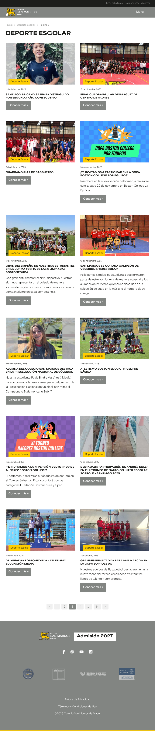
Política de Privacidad (77, 700)
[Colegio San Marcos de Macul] (21, 12)
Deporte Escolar (19, 82)
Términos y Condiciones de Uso (77, 707)
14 (97, 607)
